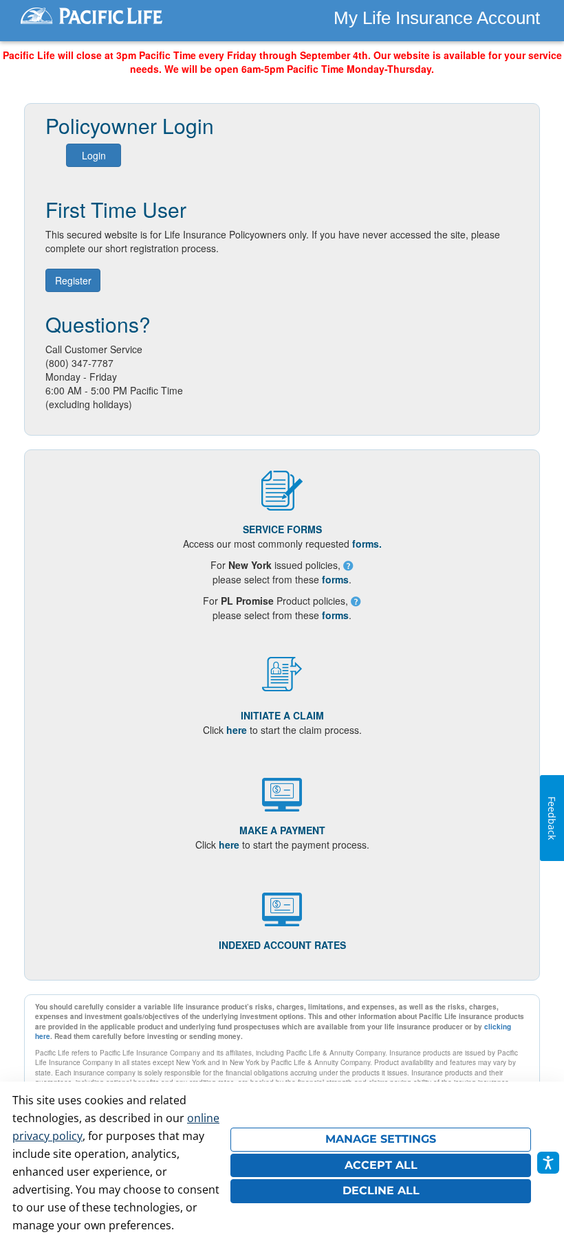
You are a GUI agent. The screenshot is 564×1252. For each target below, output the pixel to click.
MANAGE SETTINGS (380, 1138)
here (236, 730)
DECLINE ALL (381, 1190)
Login (94, 155)
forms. (367, 543)
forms (335, 579)
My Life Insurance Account (437, 18)
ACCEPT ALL (381, 1165)
